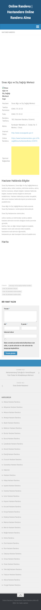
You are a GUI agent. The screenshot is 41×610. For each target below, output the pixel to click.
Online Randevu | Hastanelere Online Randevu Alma (20, 12)
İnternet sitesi (9, 332)
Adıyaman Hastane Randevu (13, 407)
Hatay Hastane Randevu (12, 480)
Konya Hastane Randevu (12, 512)
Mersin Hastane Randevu (12, 528)
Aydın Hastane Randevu (12, 423)
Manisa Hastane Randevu (12, 522)
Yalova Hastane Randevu (12, 580)
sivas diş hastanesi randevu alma (11, 294)
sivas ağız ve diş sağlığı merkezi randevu (20, 285)
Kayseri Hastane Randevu (12, 501)
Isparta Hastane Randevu (12, 486)
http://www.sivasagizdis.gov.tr (22, 133)
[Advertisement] (20, 57)
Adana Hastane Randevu (12, 402)
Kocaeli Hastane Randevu (12, 507)
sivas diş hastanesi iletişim (10, 288)
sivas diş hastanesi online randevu (12, 291)
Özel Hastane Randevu (11, 543)
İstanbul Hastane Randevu (12, 491)
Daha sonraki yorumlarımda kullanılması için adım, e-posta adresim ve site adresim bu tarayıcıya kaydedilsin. (19, 345)
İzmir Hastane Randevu (11, 496)
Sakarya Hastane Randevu (12, 554)
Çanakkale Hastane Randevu (13, 444)
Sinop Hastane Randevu (12, 559)
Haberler (7, 470)
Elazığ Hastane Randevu (12, 454)
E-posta (24, 324)
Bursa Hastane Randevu (12, 439)
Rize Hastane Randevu (11, 548)
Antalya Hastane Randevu (12, 418)
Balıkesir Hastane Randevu (13, 428)
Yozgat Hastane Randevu (12, 585)
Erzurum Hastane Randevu (12, 459)
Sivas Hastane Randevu (11, 564)
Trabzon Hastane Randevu (12, 575)
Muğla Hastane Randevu (12, 533)
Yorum (7, 309)
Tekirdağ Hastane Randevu (13, 569)
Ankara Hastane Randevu (12, 412)
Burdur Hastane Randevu (12, 433)
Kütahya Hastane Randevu (12, 517)
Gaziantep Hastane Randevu (13, 465)
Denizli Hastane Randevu (12, 449)
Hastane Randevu (8, 32)
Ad (5, 324)
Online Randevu (9, 538)
